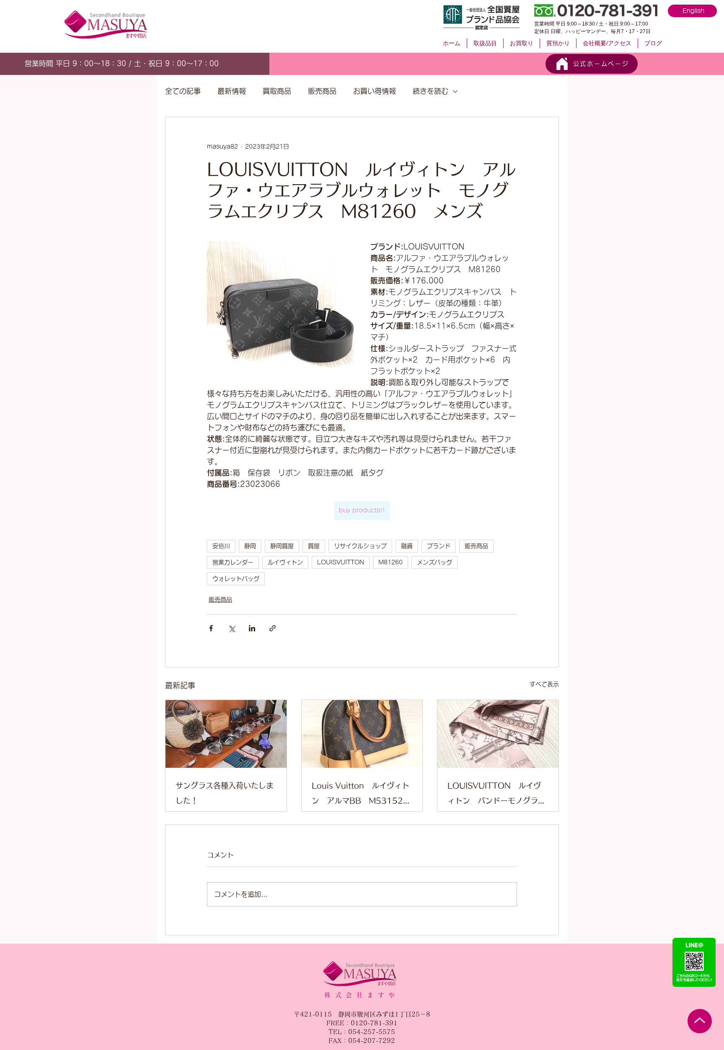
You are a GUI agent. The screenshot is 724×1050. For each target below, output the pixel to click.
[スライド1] (115, 62)
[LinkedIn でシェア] (252, 628)
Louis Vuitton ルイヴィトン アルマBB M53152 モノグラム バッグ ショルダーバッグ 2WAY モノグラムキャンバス (362, 795)
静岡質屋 (282, 546)
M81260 (390, 562)
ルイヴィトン (285, 562)
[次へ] (219, 63)
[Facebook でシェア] (211, 628)
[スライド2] (125, 62)
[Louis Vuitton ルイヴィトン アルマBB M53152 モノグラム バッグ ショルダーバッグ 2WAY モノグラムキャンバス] (362, 734)
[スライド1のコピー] (134, 62)
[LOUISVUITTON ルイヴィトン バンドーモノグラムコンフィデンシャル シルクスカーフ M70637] (498, 734)
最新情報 (231, 91)
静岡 (250, 546)
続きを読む (430, 91)
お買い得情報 (374, 91)
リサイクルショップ (360, 546)
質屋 (314, 546)
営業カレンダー (232, 562)
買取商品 (277, 91)
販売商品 (322, 91)
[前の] (29, 63)
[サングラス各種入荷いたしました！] (226, 734)
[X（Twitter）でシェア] (231, 628)
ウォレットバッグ (235, 579)
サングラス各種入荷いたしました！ (225, 793)
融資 (407, 546)
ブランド (438, 546)
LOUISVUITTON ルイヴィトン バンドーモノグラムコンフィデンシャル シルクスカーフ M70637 (496, 795)
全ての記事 (183, 91)
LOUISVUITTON (340, 562)
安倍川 (221, 546)
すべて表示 (544, 684)
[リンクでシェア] (273, 628)
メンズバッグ (434, 562)
